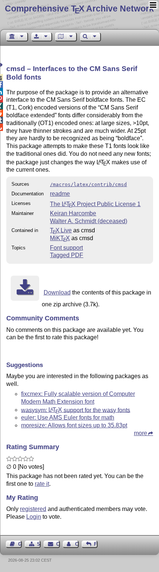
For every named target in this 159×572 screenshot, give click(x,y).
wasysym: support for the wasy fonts (75, 410)
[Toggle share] (2, 64)
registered (33, 509)
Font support (66, 248)
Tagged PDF (66, 255)
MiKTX (60, 238)
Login (33, 517)
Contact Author (77, 544)
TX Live (61, 230)
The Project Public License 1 (95, 204)
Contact (58, 544)
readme (60, 194)
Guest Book (20, 544)
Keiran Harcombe (73, 213)
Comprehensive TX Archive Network (79, 8)
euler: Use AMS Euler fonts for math (67, 417)
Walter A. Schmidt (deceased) (88, 221)
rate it (42, 484)
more (140, 433)
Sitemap (39, 544)
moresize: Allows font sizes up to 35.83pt (74, 425)
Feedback (96, 544)
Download (57, 292)
